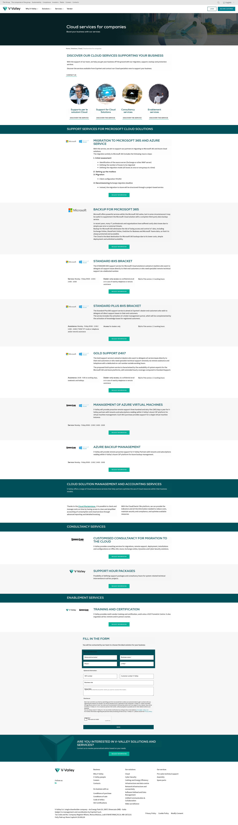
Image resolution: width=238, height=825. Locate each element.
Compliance (47, 2)
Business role (89, 682)
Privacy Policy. (148, 711)
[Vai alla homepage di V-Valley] (11, 8)
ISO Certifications (100, 803)
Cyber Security (130, 777)
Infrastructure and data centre (137, 783)
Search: (218, 2)
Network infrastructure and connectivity (136, 787)
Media (62, 2)
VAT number (88, 676)
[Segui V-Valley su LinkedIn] (56, 783)
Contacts (76, 2)
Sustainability (36, 2)
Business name (126, 657)
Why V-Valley (31, 9)
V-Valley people (99, 777)
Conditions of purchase (102, 793)
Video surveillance (132, 804)
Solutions (46, 9)
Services (58, 9)
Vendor (70, 9)
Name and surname (91, 657)
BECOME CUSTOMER (226, 9)
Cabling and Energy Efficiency (136, 780)
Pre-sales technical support (167, 774)
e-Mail (123, 664)
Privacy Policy (150, 813)
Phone (87, 664)
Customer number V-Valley (129, 676)
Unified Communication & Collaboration (135, 799)
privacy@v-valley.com (142, 710)
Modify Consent (177, 813)
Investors (55, 2)
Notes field (88, 689)
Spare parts (161, 780)
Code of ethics (98, 799)
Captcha (88, 718)
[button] (228, 2)
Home (68, 48)
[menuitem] (32, 9)
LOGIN (212, 9)
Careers (68, 2)
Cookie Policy (163, 813)
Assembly (160, 777)
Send (118, 727)
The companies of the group (20, 2)
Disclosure (87, 698)
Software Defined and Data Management (135, 793)
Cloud (80, 48)
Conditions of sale (100, 796)
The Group (6, 2)
